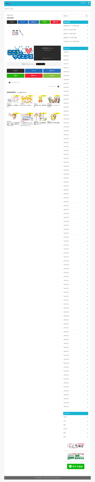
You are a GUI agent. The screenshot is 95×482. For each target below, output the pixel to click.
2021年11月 (66, 264)
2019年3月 (66, 390)
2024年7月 (66, 138)
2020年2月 (66, 347)
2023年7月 (66, 186)
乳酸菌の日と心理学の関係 (70, 37)
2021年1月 (66, 304)
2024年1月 (66, 162)
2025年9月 (66, 83)
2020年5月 (66, 335)
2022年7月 (66, 233)
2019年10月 (66, 363)
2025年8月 (66, 87)
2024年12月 (66, 119)
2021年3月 (66, 296)
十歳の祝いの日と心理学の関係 (71, 41)
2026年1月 (66, 67)
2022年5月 (66, 241)
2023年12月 (66, 166)
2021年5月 (66, 288)
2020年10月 (66, 316)
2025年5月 (66, 99)
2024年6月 (66, 142)
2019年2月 (66, 394)
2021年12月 (66, 260)
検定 (65, 432)
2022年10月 (66, 221)
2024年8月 (66, 134)
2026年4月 (66, 56)
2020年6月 (66, 331)
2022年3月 (66, 249)
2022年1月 (66, 256)
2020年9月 (66, 320)
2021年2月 (66, 300)
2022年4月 (66, 245)
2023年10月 (66, 174)
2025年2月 (66, 111)
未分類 (65, 428)
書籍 (65, 425)
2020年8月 (66, 323)
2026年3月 (66, 59)
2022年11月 (66, 217)
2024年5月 (66, 146)
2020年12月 (66, 308)
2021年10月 (66, 268)
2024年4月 (66, 150)
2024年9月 (66, 130)
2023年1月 (66, 209)
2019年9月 (66, 367)
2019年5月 (66, 383)
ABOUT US (83, 2)
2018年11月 (66, 406)
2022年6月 (66, 237)
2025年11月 (66, 75)
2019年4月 (66, 386)
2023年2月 (66, 205)
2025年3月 (66, 107)
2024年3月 (66, 154)
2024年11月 (66, 122)
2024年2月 (66, 158)
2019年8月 (66, 371)
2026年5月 (66, 52)
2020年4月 (66, 339)
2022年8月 (66, 229)
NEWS (65, 417)
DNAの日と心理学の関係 (70, 29)
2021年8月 (66, 276)
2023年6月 (66, 189)
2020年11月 (66, 312)
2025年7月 (66, 91)
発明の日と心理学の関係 (70, 33)
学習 (65, 421)
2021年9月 (66, 272)
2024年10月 (66, 126)
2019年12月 (66, 355)
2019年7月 (66, 375)
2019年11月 (66, 359)
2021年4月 (66, 292)
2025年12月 (66, 71)
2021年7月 (66, 280)
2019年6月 (66, 379)
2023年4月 (66, 197)
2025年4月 (66, 103)
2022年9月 (66, 225)
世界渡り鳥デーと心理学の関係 (71, 25)
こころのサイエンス (46, 477)
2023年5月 (66, 193)
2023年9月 (66, 178)
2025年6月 (66, 95)
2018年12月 (66, 402)
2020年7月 (66, 327)
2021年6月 (66, 284)
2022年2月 (66, 253)
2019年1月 (66, 398)
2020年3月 (66, 343)
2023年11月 (66, 170)
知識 (65, 436)
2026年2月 (66, 63)
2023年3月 (66, 201)
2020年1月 (66, 351)
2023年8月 (66, 182)
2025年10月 (66, 79)
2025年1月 (66, 115)
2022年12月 (66, 213)
